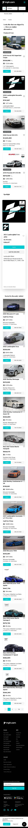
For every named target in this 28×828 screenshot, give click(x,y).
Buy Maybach (6, 743)
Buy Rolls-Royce (7, 745)
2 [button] (12, 709)
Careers (18, 749)
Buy (17, 739)
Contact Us (18, 732)
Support (5, 801)
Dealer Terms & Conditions (10, 767)
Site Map (18, 737)
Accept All (6, 824)
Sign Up (14, 788)
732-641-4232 (17, 148)
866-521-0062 (17, 327)
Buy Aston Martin (7, 751)
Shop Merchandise (20, 745)
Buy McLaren (6, 747)
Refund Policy (19, 747)
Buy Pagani (6, 739)
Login (5, 759)
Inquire (6, 71)
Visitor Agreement (8, 764)
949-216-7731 (17, 186)
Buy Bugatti (6, 737)
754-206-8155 (17, 111)
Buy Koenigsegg (7, 741)
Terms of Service (7, 771)
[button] (5, 709)
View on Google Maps (10, 286)
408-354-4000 (17, 599)
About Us (18, 734)
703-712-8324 (17, 427)
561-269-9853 (17, 71)
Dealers (18, 743)
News (17, 741)
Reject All (15, 824)
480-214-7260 (17, 497)
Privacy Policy (7, 769)
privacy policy (10, 820)
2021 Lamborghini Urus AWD (12, 236)
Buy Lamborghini (7, 734)
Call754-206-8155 (14, 252)
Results (10, 19)
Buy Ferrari (6, 732)
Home (4, 19)
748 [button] (19, 709)
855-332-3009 (17, 360)
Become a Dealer (7, 762)
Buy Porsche (6, 749)
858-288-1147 (18, 393)
